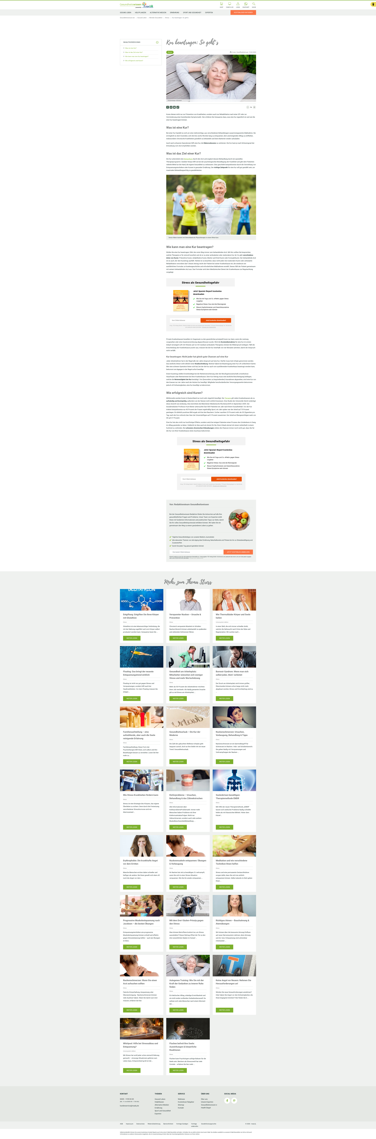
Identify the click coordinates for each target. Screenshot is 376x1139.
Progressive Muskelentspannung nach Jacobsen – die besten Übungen (141, 922)
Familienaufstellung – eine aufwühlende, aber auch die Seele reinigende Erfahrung (139, 735)
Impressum (129, 1124)
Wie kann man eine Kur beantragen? (136, 56)
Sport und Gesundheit (192, 13)
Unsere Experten (207, 1102)
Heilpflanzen (140, 13)
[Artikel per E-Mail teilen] (174, 107)
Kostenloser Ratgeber (186, 1102)
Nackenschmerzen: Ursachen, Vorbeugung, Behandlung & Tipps (232, 733)
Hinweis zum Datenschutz (196, 558)
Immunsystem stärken (222, 622)
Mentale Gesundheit (155, 18)
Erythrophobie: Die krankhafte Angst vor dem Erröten (140, 862)
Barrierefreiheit (168, 1124)
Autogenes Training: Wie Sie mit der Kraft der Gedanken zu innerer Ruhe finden (186, 983)
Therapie (228, 398)
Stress (167, 18)
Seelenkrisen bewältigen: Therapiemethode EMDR (228, 797)
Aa (251, 107)
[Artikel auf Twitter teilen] (171, 107)
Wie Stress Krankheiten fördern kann (140, 795)
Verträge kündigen (182, 1124)
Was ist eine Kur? (130, 48)
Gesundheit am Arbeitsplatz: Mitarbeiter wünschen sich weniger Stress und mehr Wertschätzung (186, 674)
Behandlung (188, 159)
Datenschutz (140, 1124)
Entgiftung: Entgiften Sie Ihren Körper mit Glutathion (141, 616)
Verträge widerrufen (194, 1125)
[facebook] (227, 1101)
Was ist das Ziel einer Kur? (134, 52)
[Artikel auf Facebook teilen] (167, 107)
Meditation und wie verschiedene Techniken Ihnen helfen (231, 862)
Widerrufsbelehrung (154, 1124)
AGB (121, 1124)
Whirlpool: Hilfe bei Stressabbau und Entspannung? (140, 1045)
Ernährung (174, 13)
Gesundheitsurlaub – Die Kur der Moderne (184, 733)
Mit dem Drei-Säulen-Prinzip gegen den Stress (186, 922)
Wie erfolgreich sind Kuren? (134, 61)
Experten (209, 13)
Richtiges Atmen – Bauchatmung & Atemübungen (232, 922)
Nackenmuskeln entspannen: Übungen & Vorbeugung (187, 862)
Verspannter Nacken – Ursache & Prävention (185, 616)
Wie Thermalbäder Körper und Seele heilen (233, 616)
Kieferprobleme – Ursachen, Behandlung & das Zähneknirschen (185, 797)
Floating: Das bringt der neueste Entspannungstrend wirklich (138, 673)
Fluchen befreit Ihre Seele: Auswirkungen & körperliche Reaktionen (182, 1046)
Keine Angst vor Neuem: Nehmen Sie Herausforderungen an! (233, 982)
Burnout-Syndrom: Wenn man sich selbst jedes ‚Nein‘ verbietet (232, 673)
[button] (373, 4)
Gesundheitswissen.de (127, 18)
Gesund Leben (125, 13)
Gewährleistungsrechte (208, 1124)
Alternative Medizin (158, 13)
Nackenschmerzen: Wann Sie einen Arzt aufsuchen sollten (140, 982)
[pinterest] (234, 1101)
